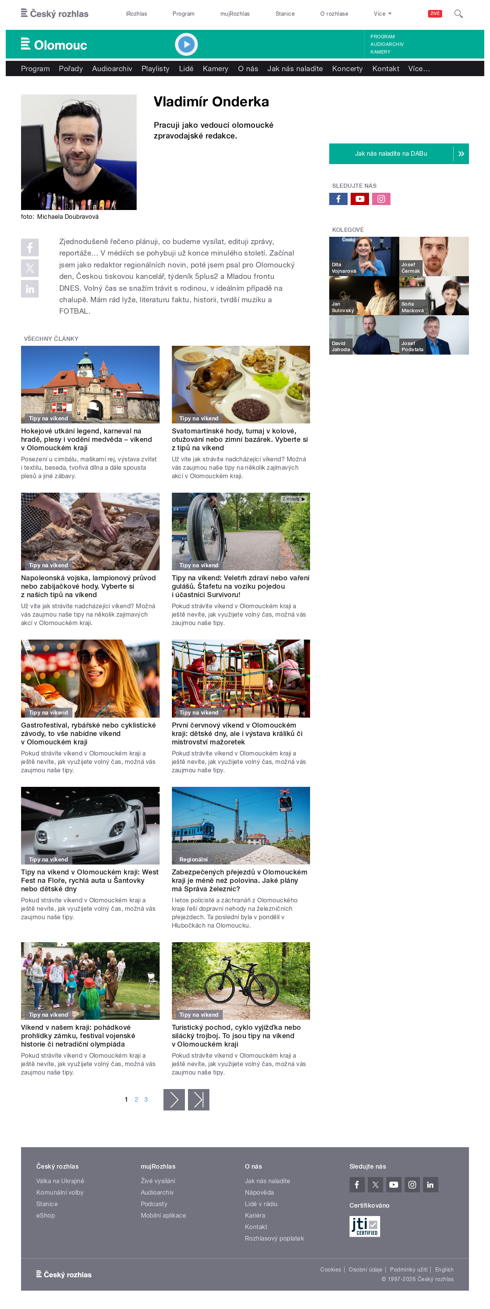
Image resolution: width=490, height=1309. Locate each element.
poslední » (198, 1099)
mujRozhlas (235, 14)
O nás (248, 68)
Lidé (186, 68)
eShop (45, 1215)
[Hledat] (458, 14)
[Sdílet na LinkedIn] (30, 289)
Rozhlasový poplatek (274, 1238)
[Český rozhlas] (54, 14)
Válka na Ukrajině (60, 1181)
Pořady (71, 68)
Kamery (380, 52)
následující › (174, 1099)
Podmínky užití (409, 1270)
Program (183, 14)
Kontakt (385, 68)
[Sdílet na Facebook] (30, 247)
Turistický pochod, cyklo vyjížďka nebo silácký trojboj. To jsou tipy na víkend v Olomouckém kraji (236, 1035)
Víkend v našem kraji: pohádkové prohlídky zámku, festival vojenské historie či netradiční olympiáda (78, 1035)
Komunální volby (59, 1192)
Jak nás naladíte (295, 68)
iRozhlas (136, 14)
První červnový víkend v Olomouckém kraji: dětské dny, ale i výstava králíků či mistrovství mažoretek (237, 733)
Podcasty (154, 1204)
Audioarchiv (387, 44)
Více (419, 68)
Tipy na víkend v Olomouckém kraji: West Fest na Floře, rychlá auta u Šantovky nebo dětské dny (90, 880)
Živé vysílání (158, 1181)
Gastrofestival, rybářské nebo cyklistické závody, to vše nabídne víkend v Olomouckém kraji (88, 733)
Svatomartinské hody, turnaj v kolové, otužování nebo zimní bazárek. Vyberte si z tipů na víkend (240, 439)
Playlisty (156, 68)
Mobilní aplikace (163, 1215)
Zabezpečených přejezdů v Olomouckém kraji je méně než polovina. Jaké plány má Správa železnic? (240, 880)
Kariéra (255, 1215)
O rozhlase (334, 14)
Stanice (285, 14)
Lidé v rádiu (261, 1204)
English (444, 1270)
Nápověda (259, 1192)
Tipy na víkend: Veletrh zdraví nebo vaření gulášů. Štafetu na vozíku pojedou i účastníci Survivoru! (241, 586)
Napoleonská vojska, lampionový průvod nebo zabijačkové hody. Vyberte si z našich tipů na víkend (88, 586)
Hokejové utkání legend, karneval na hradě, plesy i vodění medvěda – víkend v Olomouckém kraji (86, 439)
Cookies (330, 1270)
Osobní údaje (366, 1270)
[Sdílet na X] (30, 268)
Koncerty (347, 68)
